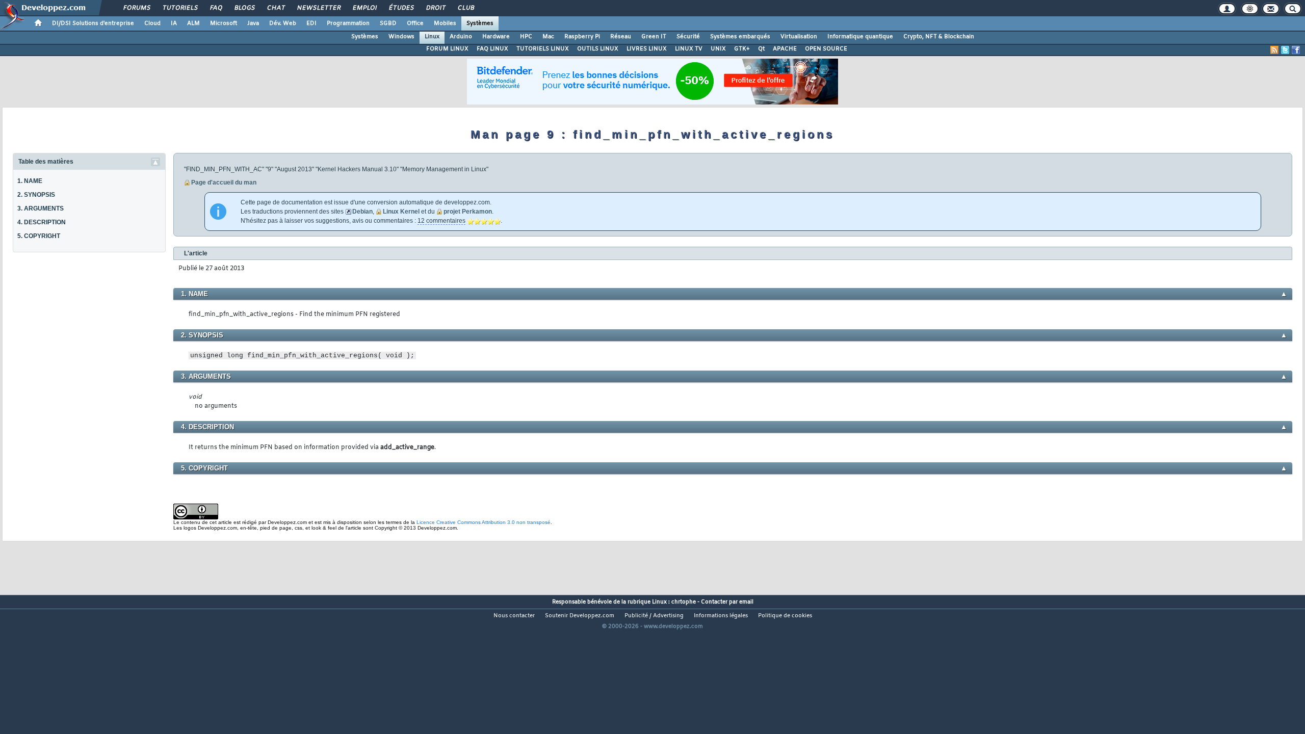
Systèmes (479, 23)
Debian (362, 211)
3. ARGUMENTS (40, 208)
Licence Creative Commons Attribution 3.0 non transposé (483, 522)
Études (400, 8)
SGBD (388, 23)
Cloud (152, 23)
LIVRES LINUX (647, 49)
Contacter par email (727, 602)
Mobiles (445, 23)
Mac (548, 36)
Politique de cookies (785, 615)
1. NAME (29, 181)
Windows (401, 36)
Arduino (461, 36)
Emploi (364, 8)
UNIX (718, 49)
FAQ (215, 8)
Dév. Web (282, 23)
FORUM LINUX (447, 49)
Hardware (496, 36)
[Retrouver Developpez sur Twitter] (1285, 50)
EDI (311, 23)
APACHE (785, 49)
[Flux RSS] (1274, 50)
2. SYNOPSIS (36, 194)
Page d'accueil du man (223, 182)
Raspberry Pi (582, 36)
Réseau (620, 36)
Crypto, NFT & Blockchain (938, 36)
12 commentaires (441, 220)
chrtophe (683, 602)
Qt (761, 49)
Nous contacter (514, 615)
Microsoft (223, 23)
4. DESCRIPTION (41, 222)
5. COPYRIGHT (38, 236)
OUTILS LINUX (597, 49)
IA (174, 23)
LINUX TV (688, 49)
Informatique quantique (860, 36)
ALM (193, 23)
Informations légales (721, 615)
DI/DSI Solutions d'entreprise (93, 23)
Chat (275, 8)
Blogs (244, 8)
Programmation (348, 23)
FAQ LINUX (492, 49)
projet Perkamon (467, 211)
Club (465, 8)
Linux (432, 36)
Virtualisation (798, 36)
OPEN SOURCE (826, 49)
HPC (526, 36)
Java (253, 23)
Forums (136, 8)
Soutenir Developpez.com (579, 615)
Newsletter (318, 8)
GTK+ (742, 49)
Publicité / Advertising (654, 615)
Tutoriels (179, 8)
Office (415, 23)
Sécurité (688, 36)
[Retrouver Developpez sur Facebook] (1296, 50)
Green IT (653, 36)
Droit (435, 8)
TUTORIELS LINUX (542, 49)
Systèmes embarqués (740, 36)
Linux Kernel (401, 211)
